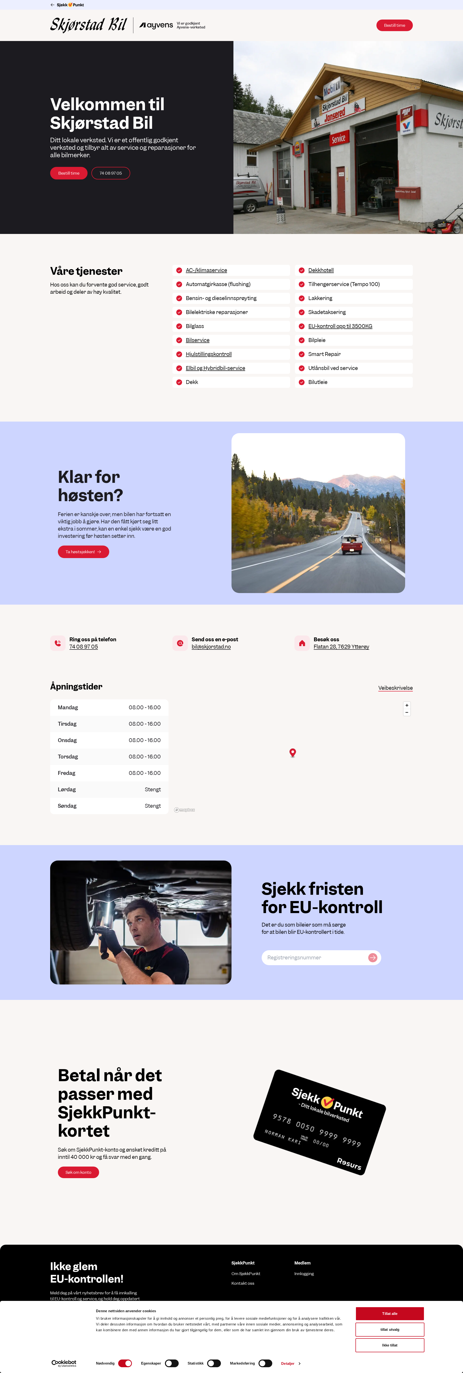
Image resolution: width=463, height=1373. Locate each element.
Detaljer (287, 1363)
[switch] (172, 1363)
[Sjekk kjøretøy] (372, 957)
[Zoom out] (406, 712)
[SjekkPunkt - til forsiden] (231, 5)
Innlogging (304, 1273)
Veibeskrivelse (395, 688)
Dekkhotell (321, 270)
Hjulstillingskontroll (209, 354)
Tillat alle (389, 1314)
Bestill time (68, 173)
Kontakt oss (243, 1283)
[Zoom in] (406, 705)
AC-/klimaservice (206, 270)
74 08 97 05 (111, 173)
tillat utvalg (390, 1329)
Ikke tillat (389, 1345)
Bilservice (198, 340)
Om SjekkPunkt (246, 1273)
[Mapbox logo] (184, 810)
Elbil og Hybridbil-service (215, 368)
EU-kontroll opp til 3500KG (340, 326)
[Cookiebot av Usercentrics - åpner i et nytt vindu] (64, 1363)
